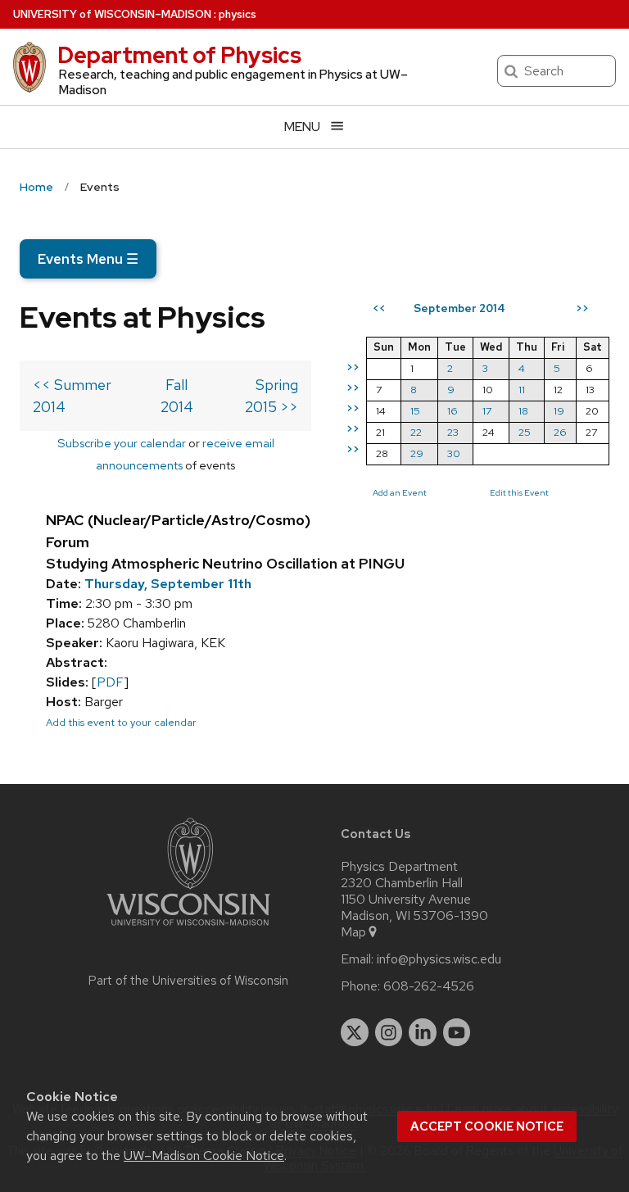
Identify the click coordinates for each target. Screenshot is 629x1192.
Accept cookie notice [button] (486, 1126)
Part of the (188, 980)
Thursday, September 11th (167, 583)
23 (453, 432)
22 (416, 432)
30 (454, 453)
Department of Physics (179, 55)
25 (524, 432)
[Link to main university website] (188, 928)
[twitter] (355, 1032)
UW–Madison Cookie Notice (204, 1155)
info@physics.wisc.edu (439, 959)
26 (560, 432)
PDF (110, 682)
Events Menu (88, 259)
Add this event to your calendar (121, 722)
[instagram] (389, 1032)
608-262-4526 (428, 986)
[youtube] (457, 1032)
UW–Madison (112, 14)
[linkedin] (423, 1032)
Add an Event (400, 492)
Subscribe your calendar (121, 443)
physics (237, 14)
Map (353, 932)
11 (521, 390)
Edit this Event (519, 492)
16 (452, 411)
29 (417, 453)
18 (523, 411)
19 (559, 411)
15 (415, 411)
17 (487, 411)
